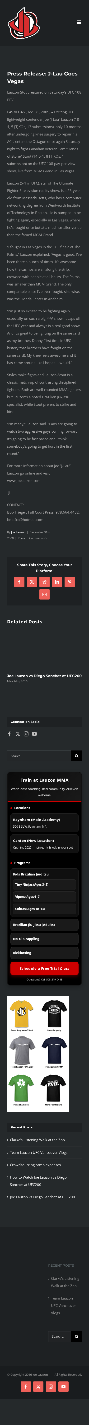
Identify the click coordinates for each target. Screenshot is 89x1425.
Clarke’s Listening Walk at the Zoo (37, 1139)
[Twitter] (17, 734)
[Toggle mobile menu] (79, 22)
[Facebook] (9, 734)
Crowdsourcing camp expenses (35, 1164)
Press (21, 538)
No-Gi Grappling (26, 938)
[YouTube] (34, 734)
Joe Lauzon (18, 532)
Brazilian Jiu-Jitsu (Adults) (34, 924)
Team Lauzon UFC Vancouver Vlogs (38, 1152)
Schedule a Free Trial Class (45, 968)
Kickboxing (22, 952)
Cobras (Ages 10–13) (30, 909)
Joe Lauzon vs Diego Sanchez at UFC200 (44, 676)
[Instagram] (26, 734)
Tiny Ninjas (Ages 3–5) (31, 884)
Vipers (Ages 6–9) (27, 897)
